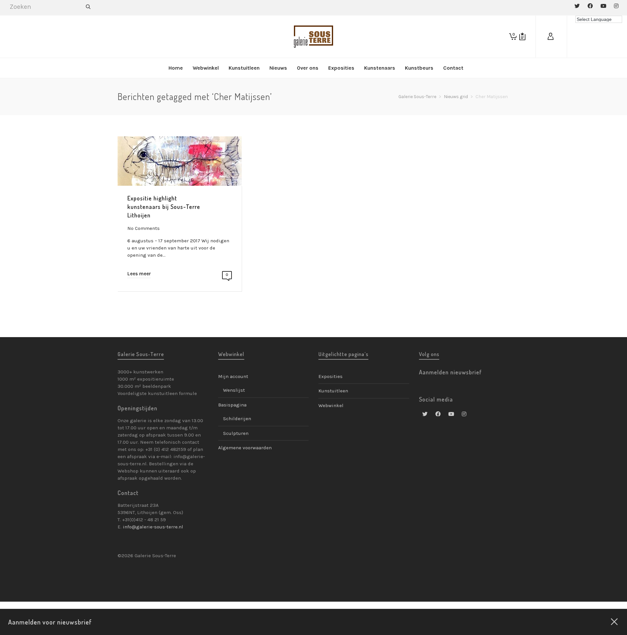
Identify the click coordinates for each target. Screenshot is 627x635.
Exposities (330, 376)
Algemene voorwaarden (245, 448)
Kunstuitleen (333, 391)
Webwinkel (331, 405)
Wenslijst (234, 390)
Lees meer (139, 274)
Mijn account (233, 376)
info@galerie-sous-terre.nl (153, 527)
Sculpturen (236, 433)
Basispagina (232, 405)
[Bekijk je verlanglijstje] (522, 37)
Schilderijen (237, 418)
